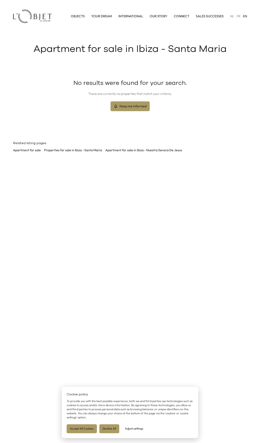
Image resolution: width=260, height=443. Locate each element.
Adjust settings (134, 429)
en (245, 16)
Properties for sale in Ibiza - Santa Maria (73, 150)
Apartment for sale (27, 150)
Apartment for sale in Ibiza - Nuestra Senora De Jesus (143, 150)
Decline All (109, 429)
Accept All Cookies (82, 429)
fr (238, 16)
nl (232, 16)
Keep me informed (132, 106)
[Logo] (32, 16)
